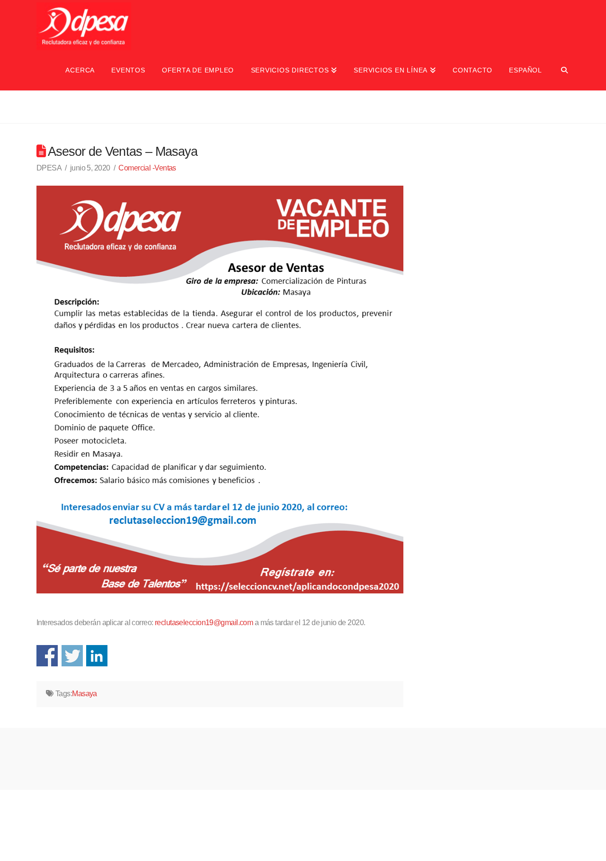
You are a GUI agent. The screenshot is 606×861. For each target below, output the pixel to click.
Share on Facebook (47, 655)
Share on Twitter (72, 655)
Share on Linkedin (96, 655)
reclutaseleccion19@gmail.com (204, 623)
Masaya (84, 694)
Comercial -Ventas (147, 168)
